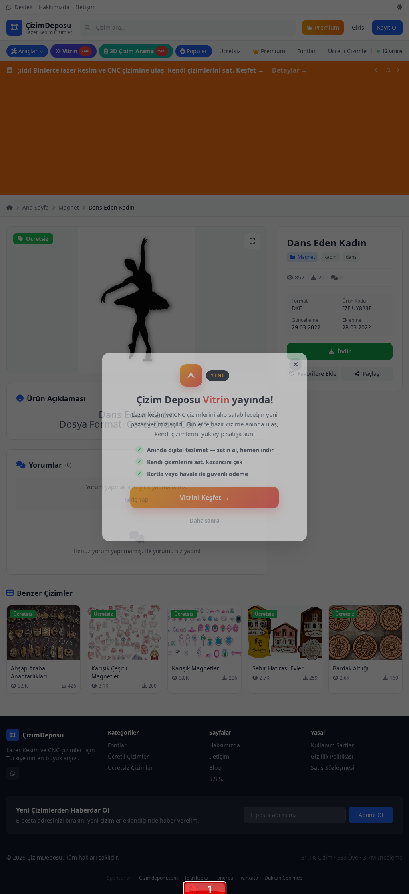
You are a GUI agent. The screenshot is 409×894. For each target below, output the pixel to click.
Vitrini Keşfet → (204, 497)
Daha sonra (205, 520)
